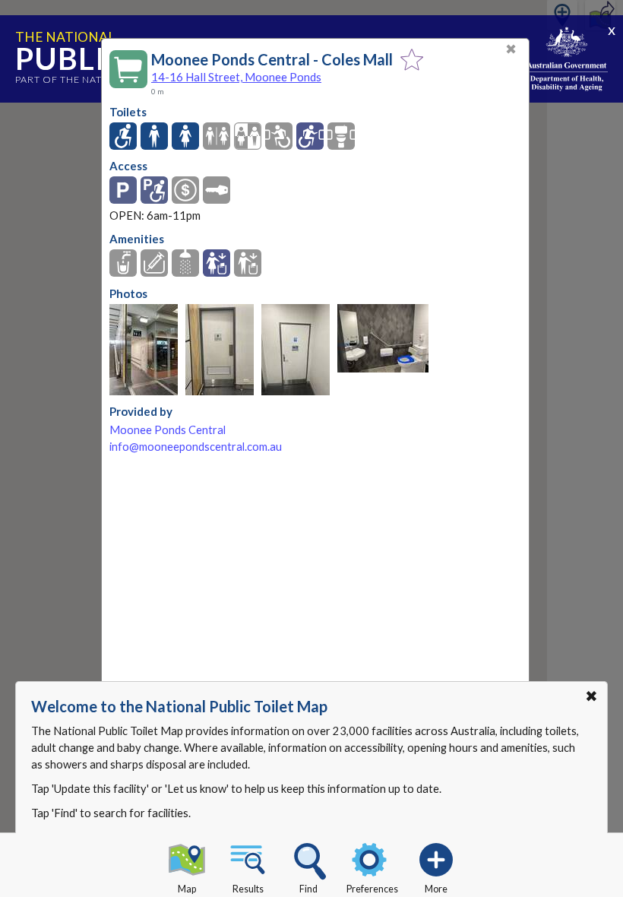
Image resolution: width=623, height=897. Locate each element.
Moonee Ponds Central (167, 429)
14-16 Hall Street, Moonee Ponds (236, 77)
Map (187, 889)
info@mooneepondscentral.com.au (195, 446)
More (436, 889)
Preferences (372, 889)
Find (308, 889)
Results (248, 889)
